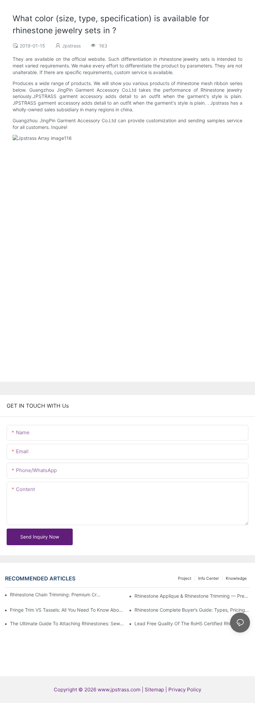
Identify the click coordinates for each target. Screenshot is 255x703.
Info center (208, 578)
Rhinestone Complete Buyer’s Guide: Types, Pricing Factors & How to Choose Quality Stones (192, 610)
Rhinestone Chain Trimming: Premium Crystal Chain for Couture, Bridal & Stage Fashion (56, 594)
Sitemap (155, 689)
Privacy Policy (184, 689)
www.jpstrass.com (119, 689)
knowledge (236, 578)
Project (184, 578)
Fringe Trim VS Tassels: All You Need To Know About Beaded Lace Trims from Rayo (68, 610)
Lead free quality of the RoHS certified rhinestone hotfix (192, 623)
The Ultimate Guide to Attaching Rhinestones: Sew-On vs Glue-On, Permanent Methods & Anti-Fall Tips (68, 623)
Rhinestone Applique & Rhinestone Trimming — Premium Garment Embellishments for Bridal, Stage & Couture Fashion (192, 596)
